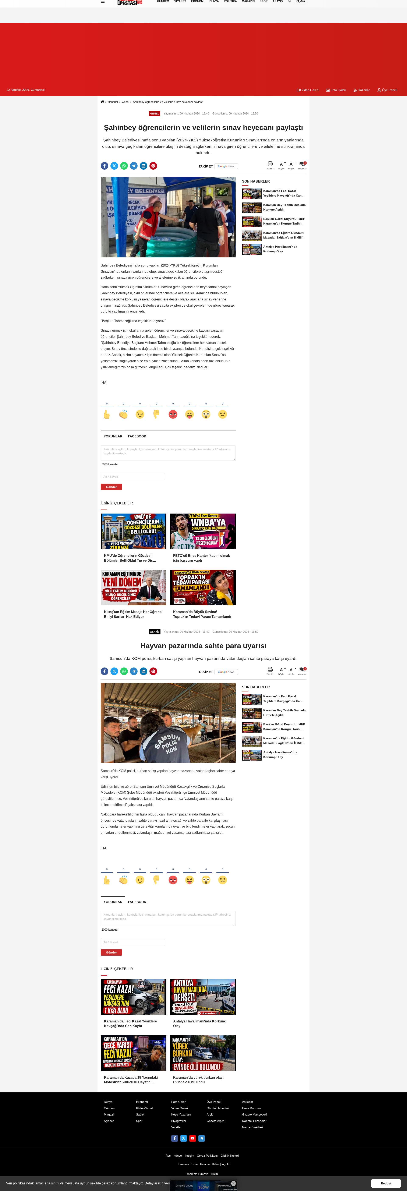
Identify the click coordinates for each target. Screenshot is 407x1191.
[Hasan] (201, 1138)
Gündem (110, 1108)
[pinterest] (153, 166)
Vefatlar (176, 1127)
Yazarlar (363, 90)
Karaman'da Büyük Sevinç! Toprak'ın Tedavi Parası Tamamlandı (202, 614)
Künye (177, 1155)
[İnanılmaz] (206, 407)
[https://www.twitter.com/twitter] (183, 1138)
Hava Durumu (251, 1108)
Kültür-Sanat (144, 1108)
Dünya (108, 1101)
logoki (225, 1164)
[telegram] (134, 166)
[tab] (113, 436)
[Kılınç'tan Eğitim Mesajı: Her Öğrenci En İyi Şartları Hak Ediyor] (133, 587)
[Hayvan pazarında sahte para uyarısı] (168, 722)
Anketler (247, 1101)
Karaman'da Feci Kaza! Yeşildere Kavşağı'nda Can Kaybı (130, 1023)
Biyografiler (178, 1121)
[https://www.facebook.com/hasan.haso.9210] (174, 1138)
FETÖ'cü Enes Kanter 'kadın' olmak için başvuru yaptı (201, 558)
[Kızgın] (173, 407)
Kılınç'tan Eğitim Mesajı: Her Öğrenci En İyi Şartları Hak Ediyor (133, 614)
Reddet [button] (386, 1183)
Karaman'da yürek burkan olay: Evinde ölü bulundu (198, 1080)
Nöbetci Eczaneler (254, 1121)
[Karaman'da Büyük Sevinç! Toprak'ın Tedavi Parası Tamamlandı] (203, 587)
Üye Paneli (389, 90)
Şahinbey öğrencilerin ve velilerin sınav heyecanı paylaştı (168, 101)
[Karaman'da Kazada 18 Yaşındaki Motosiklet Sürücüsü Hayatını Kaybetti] (133, 1053)
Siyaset (109, 1121)
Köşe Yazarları (181, 1114)
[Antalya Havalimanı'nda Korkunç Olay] (203, 997)
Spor (139, 1121)
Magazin (109, 1114)
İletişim (189, 1155)
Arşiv (210, 1114)
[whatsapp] (124, 166)
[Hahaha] (189, 407)
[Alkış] (123, 407)
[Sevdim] (140, 407)
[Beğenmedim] (156, 407)
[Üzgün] (222, 407)
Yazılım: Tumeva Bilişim (202, 1174)
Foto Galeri (338, 90)
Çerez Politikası (207, 1155)
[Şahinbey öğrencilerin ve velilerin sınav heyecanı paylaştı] (168, 217)
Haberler (113, 101)
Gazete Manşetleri (254, 1114)
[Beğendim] (107, 407)
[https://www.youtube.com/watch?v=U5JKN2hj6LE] (192, 1138)
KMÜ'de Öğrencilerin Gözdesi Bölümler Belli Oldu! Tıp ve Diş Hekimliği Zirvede (128, 558)
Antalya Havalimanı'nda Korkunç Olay (199, 1023)
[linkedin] (143, 166)
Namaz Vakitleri (252, 1127)
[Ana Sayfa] (102, 102)
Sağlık (140, 1114)
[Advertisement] (203, 52)
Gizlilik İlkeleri (230, 1155)
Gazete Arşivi (215, 1121)
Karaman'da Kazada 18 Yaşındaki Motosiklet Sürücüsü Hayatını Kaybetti (131, 1080)
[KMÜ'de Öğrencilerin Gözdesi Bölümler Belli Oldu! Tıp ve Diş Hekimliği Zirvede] (133, 531)
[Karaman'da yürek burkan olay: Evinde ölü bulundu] (203, 1053)
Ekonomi (142, 1101)
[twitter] (114, 166)
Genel (125, 101)
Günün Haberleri (218, 1108)
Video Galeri (309, 90)
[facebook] (104, 166)
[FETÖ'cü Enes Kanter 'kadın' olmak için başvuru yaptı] (203, 531)
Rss (168, 1155)
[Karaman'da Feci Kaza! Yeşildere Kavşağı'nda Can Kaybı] (133, 997)
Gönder (111, 487)
